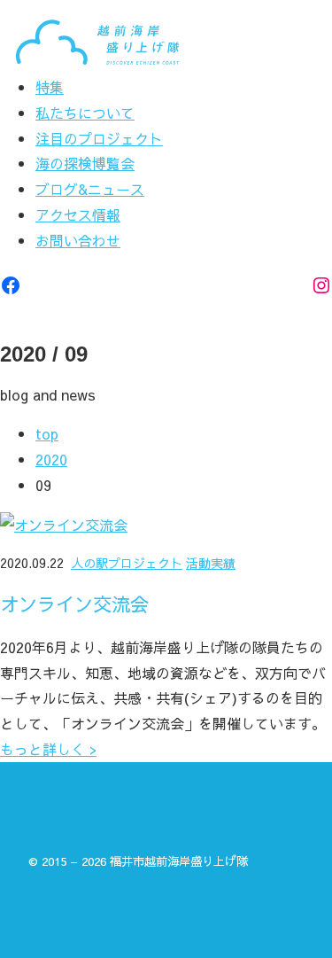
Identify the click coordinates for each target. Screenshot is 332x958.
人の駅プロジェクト (126, 563)
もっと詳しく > (48, 749)
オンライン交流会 (74, 604)
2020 (51, 459)
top (46, 433)
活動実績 (210, 563)
